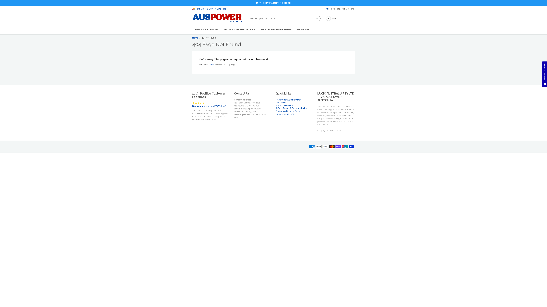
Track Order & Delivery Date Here (210, 9)
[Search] (317, 18)
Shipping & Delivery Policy (288, 111)
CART (334, 18)
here (212, 64)
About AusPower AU (206, 30)
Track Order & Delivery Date (275, 30)
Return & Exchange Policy (239, 30)
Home (195, 38)
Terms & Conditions (285, 114)
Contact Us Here (544, 73)
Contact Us (302, 30)
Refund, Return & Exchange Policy (291, 108)
